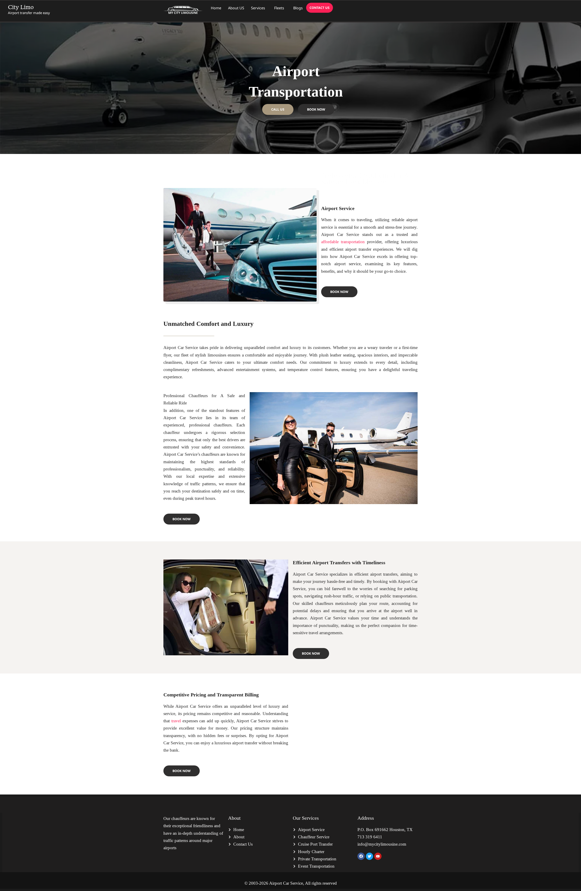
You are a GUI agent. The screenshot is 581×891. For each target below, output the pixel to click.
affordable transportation (343, 241)
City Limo (21, 7)
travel (176, 720)
